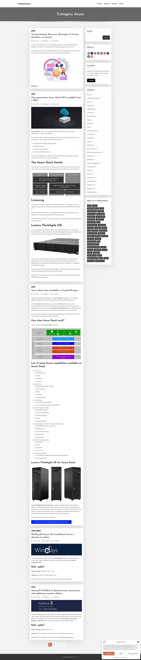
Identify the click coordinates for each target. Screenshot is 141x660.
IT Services (90, 134)
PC (98, 241)
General (38, 530)
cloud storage (100, 214)
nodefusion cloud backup (94, 236)
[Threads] (104, 53)
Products (99, 3)
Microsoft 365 (91, 149)
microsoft (94, 230)
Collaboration (91, 109)
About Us (114, 3)
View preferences (133, 653)
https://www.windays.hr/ (65, 579)
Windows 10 (90, 185)
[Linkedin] (98, 53)
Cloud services (91, 214)
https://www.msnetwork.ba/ (66, 637)
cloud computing (92, 211)
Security (89, 174)
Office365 (89, 159)
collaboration (91, 216)
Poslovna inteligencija (93, 163)
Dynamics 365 (91, 116)
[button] (138, 642)
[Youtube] (101, 53)
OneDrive (98, 238)
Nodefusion (46, 41)
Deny (121, 653)
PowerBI (90, 250)
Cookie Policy (116, 657)
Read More (34, 86)
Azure (33, 30)
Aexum (89, 94)
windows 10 (91, 261)
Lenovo (89, 141)
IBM (88, 127)
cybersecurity (91, 219)
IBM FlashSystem (92, 225)
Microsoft (89, 145)
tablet (100, 258)
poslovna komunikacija (93, 247)
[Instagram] (95, 53)
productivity (97, 250)
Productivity (90, 167)
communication (100, 216)
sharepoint (96, 252)
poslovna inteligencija (93, 244)
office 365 (104, 236)
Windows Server (91, 192)
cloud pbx (100, 211)
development (100, 219)
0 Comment (55, 41)
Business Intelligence (93, 208)
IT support (98, 227)
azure (89, 205)
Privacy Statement (123, 657)
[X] (91, 53)
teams (106, 258)
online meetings (92, 241)
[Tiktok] (107, 53)
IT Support (90, 138)
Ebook (88, 120)
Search (106, 37)
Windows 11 (90, 188)
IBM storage (102, 225)
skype (99, 255)
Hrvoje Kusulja (91, 222)
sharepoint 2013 (92, 255)
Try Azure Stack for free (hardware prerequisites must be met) (51, 522)
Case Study (90, 105)
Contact (121, 3)
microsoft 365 (103, 230)
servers (89, 252)
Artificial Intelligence (93, 98)
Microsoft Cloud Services (94, 152)
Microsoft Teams (92, 233)
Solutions (106, 3)
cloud (101, 208)
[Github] (88, 56)
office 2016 (90, 238)
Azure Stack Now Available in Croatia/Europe (54, 290)
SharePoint (90, 177)
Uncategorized (91, 181)
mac (89, 230)
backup (94, 205)
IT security (90, 227)
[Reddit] (91, 56)
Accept (109, 653)
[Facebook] (88, 53)
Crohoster (90, 112)
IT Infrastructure (91, 131)
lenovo (104, 227)
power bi (103, 247)
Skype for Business (92, 258)
